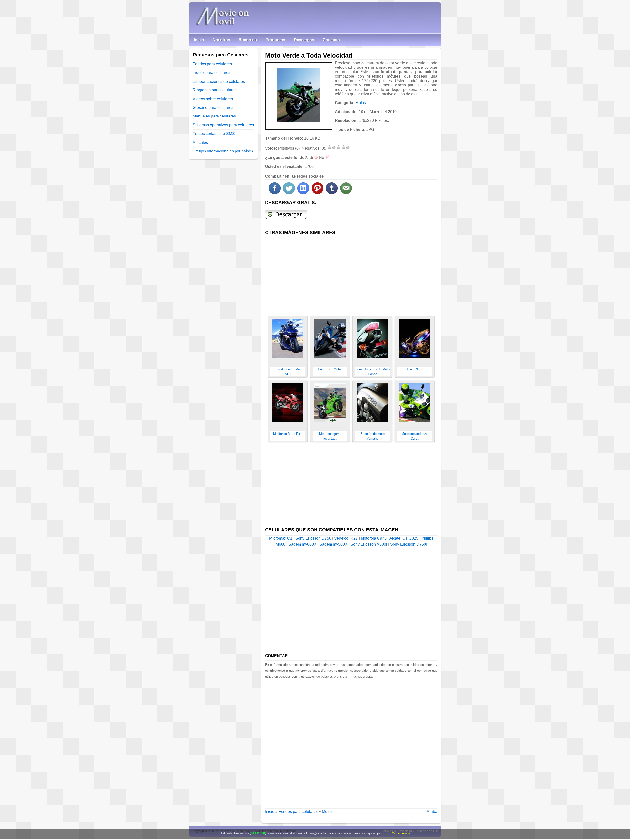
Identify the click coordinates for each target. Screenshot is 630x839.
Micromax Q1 (280, 538)
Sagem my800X (302, 544)
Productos (275, 40)
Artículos (200, 142)
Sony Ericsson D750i (408, 544)
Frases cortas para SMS (214, 134)
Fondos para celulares (298, 811)
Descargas (304, 40)
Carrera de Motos (330, 369)
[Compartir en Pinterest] (317, 193)
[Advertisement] (351, 273)
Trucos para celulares (211, 72)
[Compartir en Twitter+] (289, 193)
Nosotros (221, 40)
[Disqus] (351, 742)
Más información (401, 833)
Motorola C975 (374, 538)
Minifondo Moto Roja (287, 434)
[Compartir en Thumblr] (332, 193)
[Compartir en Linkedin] (303, 193)
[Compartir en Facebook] (275, 193)
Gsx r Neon (415, 369)
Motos (360, 103)
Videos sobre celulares (213, 99)
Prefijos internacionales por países (223, 151)
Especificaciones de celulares (219, 81)
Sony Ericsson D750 (313, 538)
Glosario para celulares (213, 107)
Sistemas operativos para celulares (223, 125)
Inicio (199, 40)
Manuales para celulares (214, 116)
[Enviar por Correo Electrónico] (346, 193)
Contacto (331, 40)
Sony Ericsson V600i (368, 544)
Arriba (432, 811)
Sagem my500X (333, 544)
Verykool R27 (346, 538)
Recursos (248, 40)
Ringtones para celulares (214, 90)
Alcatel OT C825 (403, 538)
